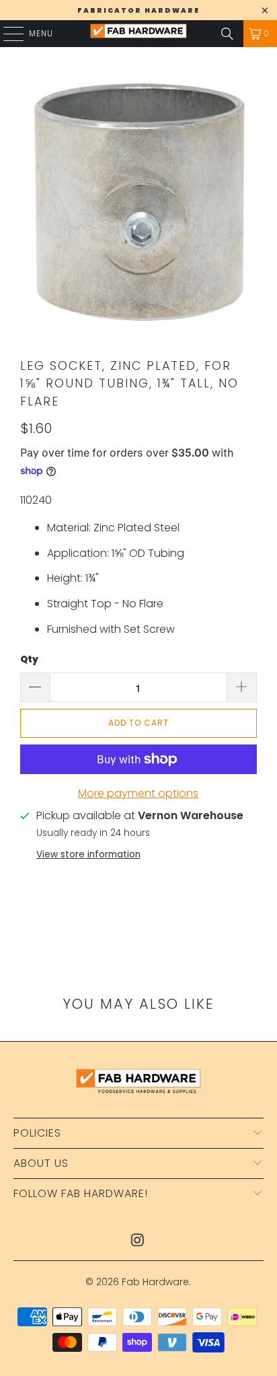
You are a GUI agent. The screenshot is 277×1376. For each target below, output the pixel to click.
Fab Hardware (155, 1282)
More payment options (138, 793)
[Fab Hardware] (138, 33)
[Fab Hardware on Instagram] (138, 1241)
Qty (29, 659)
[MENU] (6, 33)
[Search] (227, 33)
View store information (88, 854)
